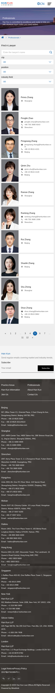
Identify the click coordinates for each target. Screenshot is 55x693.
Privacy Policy (20, 669)
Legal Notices (7, 669)
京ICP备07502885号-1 (10, 672)
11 (22, 337)
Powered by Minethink (10, 688)
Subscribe (46, 368)
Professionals (13, 38)
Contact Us (33, 394)
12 (27, 337)
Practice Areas (7, 385)
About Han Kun (34, 390)
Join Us (4, 394)
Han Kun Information (10, 390)
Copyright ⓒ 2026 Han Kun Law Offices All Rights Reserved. (25, 685)
